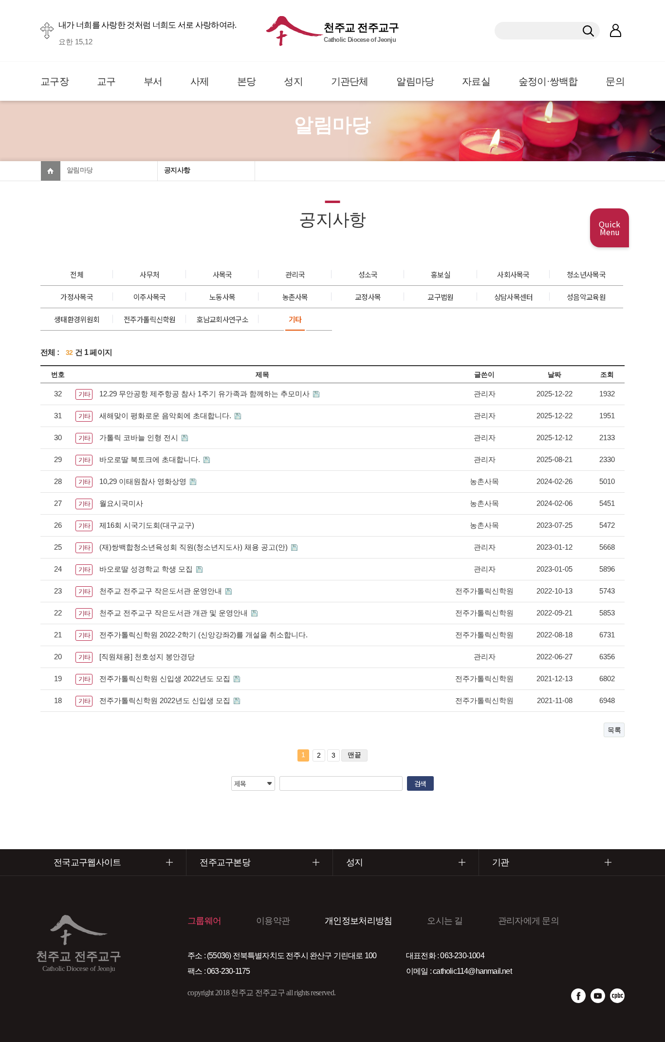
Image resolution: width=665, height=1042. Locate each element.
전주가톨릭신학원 (149, 319)
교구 (106, 81)
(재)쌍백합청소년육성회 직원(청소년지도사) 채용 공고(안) (194, 547)
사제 (199, 81)
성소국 (368, 274)
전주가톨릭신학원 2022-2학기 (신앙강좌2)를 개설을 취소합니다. (203, 635)
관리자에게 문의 (528, 921)
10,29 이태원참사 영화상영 (143, 481)
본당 (246, 81)
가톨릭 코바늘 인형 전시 (139, 437)
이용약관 (273, 921)
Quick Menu (609, 228)
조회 (607, 374)
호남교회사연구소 (222, 319)
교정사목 (368, 297)
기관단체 (350, 81)
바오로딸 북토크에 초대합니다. (150, 459)
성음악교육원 (586, 297)
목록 (614, 730)
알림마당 (415, 81)
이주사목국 (149, 297)
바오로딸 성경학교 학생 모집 (147, 569)
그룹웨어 (204, 921)
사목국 (222, 274)
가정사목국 (76, 297)
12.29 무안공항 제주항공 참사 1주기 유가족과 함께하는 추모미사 (205, 394)
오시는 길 (445, 921)
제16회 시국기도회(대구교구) (146, 525)
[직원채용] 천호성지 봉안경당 (147, 656)
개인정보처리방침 (358, 921)
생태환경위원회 (76, 319)
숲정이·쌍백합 (548, 81)
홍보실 (440, 274)
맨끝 (354, 755)
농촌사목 (295, 297)
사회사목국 (513, 274)
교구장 (54, 81)
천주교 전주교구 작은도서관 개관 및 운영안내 (174, 613)
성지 (293, 81)
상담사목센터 (513, 297)
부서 (153, 81)
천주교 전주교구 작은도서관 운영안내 (161, 591)
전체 (76, 274)
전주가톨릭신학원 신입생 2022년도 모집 (165, 678)
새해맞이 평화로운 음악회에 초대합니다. (166, 415)
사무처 (149, 274)
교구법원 (440, 297)
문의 (615, 81)
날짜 (554, 374)
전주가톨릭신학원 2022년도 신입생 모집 (165, 700)
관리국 (295, 274)
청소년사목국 (586, 274)
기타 (295, 319)
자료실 (476, 81)
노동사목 (222, 297)
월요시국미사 (121, 503)
